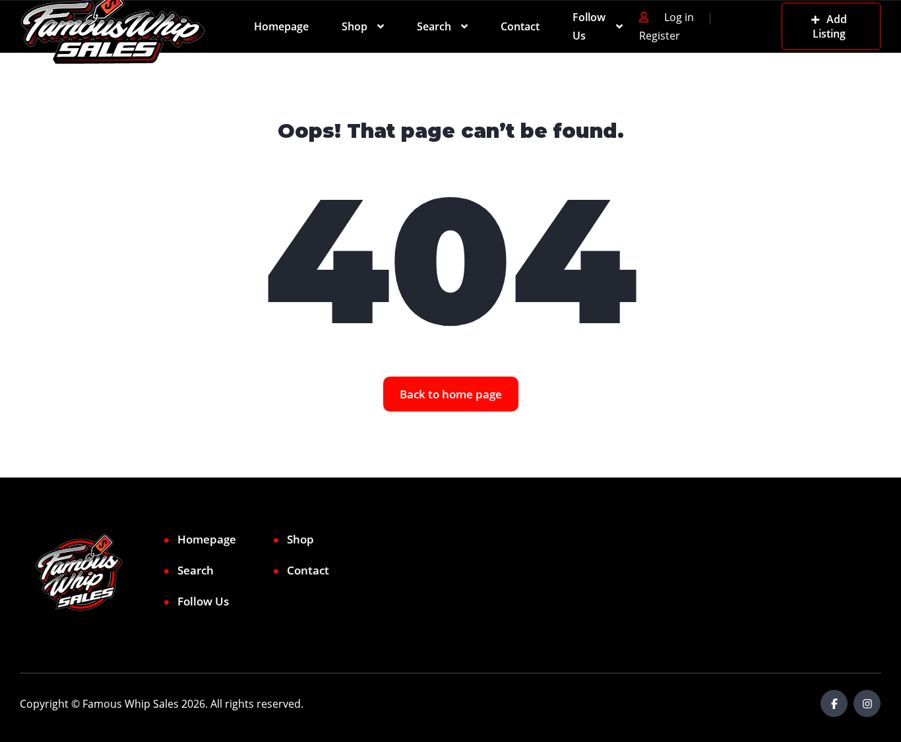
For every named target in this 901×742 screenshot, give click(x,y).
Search (434, 26)
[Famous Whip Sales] (113, 26)
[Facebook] (834, 703)
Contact (520, 26)
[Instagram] (867, 703)
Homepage (281, 26)
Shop (354, 26)
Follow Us (589, 26)
